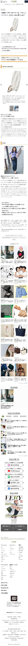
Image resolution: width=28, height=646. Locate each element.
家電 (2, 579)
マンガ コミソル (11, 636)
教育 (19, 557)
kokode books (20, 638)
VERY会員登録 (4, 593)
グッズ (20, 554)
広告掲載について (7, 622)
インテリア (3, 568)
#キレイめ (7, 235)
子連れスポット (21, 548)
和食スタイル (14, 632)
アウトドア (3, 570)
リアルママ (21, 559)
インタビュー (12, 569)
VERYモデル (12, 573)
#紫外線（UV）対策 (19, 4)
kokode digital (14, 639)
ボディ (11, 552)
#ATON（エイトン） (14, 235)
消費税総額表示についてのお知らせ (14, 612)
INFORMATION (14, 618)
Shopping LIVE (4, 587)
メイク (11, 547)
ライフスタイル (4, 564)
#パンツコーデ (23, 237)
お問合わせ (22, 622)
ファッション (6, 537)
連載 (10, 568)
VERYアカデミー (13, 571)
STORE (19, 616)
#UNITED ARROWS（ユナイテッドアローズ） (11, 237)
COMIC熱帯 (16, 634)
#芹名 (14, 239)
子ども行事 (21, 555)
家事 (2, 573)
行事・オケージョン (4, 555)
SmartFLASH (10, 634)
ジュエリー (3, 550)
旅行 (2, 572)
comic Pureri (22, 634)
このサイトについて (6, 620)
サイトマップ (23, 620)
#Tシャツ (14, 4)
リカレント (12, 575)
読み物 (11, 576)
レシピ (2, 566)
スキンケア (12, 548)
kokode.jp (7, 638)
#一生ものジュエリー (8, 4)
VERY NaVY (4, 590)
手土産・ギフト (4, 575)
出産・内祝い (21, 550)
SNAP (2, 557)
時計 (2, 561)
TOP (1, 537)
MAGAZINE (9, 616)
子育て (19, 545)
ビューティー (12, 545)
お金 (2, 577)
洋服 (2, 552)
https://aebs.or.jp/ (15, 606)
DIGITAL (14, 616)
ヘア (10, 550)
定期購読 (20, 529)
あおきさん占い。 (5, 582)
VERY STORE (4, 585)
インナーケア (12, 554)
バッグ (2, 548)
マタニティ (3, 559)
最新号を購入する (6, 526)
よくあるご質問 (15, 622)
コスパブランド (4, 554)
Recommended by (21, 455)
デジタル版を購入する (20, 526)
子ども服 (20, 552)
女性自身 (4, 634)
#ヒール (20, 235)
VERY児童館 (21, 547)
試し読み (6, 529)
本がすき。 (18, 636)
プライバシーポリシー (15, 620)
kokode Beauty (13, 638)
